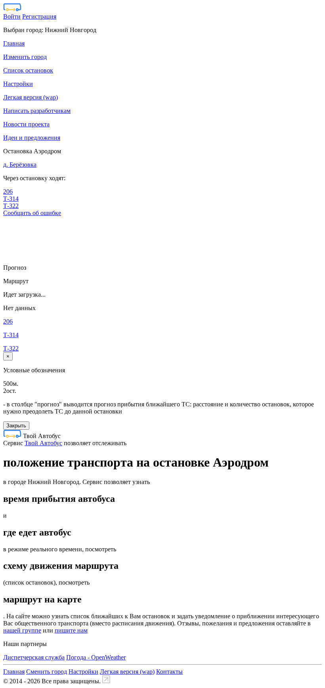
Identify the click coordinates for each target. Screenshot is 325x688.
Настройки (83, 671)
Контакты (169, 671)
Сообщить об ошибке (32, 213)
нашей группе (22, 630)
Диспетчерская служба (34, 657)
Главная (14, 671)
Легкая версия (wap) (127, 671)
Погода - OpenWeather (96, 657)
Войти (12, 16)
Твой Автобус (43, 443)
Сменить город (46, 671)
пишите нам (71, 630)
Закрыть (16, 426)
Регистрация (39, 16)
